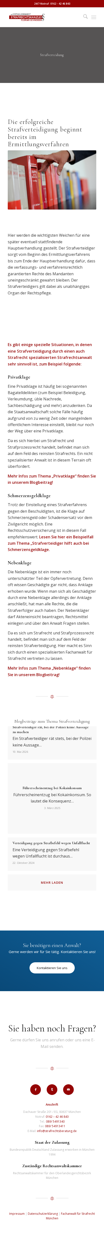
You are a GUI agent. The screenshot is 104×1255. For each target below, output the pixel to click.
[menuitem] (83, 17)
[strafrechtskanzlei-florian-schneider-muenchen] (43, 17)
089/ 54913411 (55, 1126)
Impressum (17, 1214)
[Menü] (93, 17)
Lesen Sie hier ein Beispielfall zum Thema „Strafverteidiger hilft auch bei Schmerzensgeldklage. (50, 543)
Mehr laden (52, 882)
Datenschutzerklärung (43, 1214)
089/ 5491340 (55, 1121)
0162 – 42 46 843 (57, 1117)
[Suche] (83, 17)
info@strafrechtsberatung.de (57, 1131)
